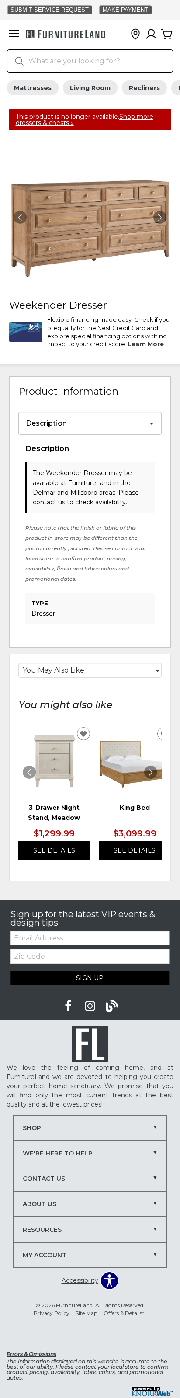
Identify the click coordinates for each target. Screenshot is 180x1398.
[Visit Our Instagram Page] (91, 1006)
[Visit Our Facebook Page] (69, 1006)
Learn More (146, 343)
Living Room (90, 88)
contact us (50, 502)
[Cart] (167, 34)
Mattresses (33, 88)
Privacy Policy (51, 1313)
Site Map (86, 1313)
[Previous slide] (29, 772)
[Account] (151, 34)
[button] (14, 34)
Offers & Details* (124, 1313)
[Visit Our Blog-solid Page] (112, 1006)
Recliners (144, 88)
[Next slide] (150, 772)
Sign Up (90, 978)
